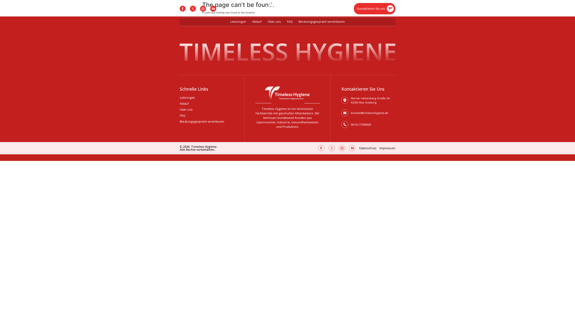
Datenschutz (367, 148)
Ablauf (257, 22)
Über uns (274, 22)
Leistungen (238, 22)
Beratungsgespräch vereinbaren (322, 22)
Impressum (387, 148)
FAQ (290, 22)
